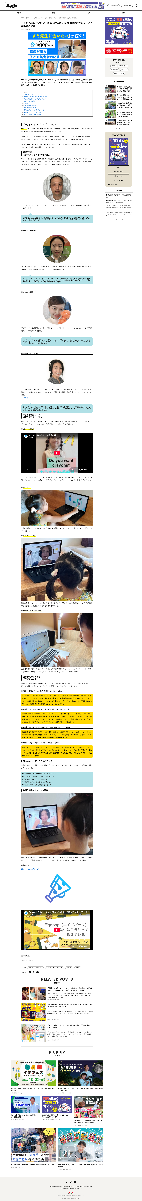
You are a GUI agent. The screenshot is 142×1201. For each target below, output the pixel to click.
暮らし (88, 13)
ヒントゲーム (27, 103)
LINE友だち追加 (113, 5)
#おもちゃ (124, 69)
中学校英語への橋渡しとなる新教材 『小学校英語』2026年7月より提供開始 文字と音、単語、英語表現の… (118, 207)
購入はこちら (118, 176)
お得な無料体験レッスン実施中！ (33, 114)
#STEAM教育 (123, 66)
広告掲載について (79, 1186)
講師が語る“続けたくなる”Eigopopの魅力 (35, 96)
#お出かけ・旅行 (119, 73)
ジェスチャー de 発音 (30, 105)
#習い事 (69, 967)
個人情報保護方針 (65, 1188)
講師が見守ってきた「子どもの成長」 (34, 110)
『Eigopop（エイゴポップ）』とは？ (34, 94)
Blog (26, 398)
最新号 (118, 167)
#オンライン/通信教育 (35, 967)
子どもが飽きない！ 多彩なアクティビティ (36, 99)
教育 (53, 13)
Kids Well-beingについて (55, 1186)
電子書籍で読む (118, 171)
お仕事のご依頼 (127, 5)
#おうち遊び (114, 69)
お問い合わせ (88, 1186)
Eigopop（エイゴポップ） (30, 869)
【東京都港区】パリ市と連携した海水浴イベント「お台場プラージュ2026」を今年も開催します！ (119, 201)
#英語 (78, 967)
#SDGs (114, 66)
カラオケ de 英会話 (29, 101)
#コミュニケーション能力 (54, 967)
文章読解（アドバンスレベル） (32, 107)
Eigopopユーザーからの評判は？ (33, 112)
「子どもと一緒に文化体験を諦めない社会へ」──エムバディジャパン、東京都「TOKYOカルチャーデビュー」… (119, 214)
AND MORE (119, 128)
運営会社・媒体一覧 (76, 1188)
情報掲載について (68, 1186)
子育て (19, 13)
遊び (123, 13)
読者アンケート (118, 180)
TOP (22, 18)
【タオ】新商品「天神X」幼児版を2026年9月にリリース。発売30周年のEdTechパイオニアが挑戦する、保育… (119, 195)
